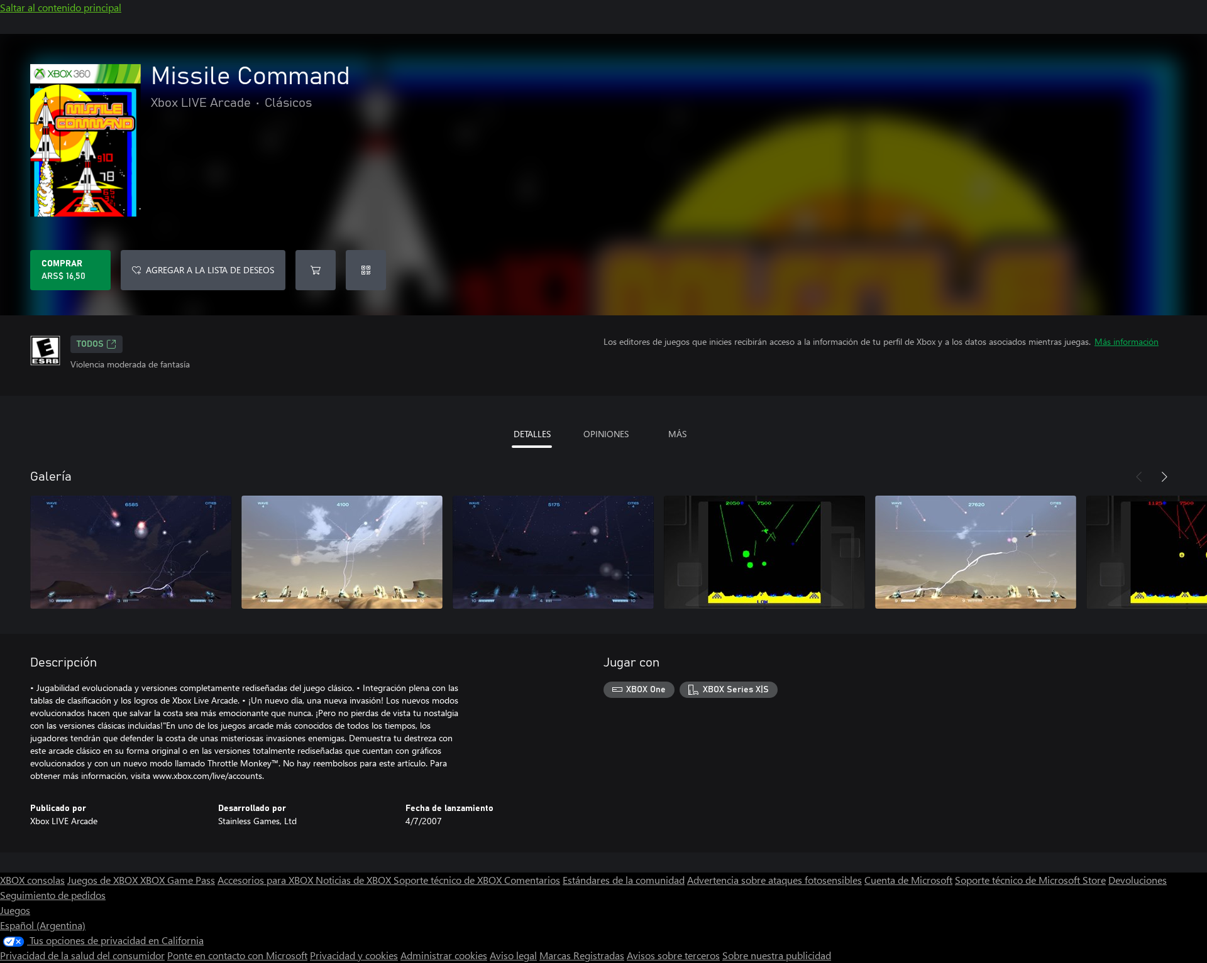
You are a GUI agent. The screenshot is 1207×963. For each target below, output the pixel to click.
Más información (1126, 341)
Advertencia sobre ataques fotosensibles (774, 879)
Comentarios (532, 879)
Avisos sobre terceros (673, 955)
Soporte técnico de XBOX (449, 879)
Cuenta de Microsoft (908, 879)
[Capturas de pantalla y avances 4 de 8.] (764, 552)
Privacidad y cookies (354, 955)
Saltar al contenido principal (60, 7)
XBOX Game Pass (177, 879)
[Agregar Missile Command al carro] (315, 270)
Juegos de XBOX (103, 879)
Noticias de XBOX (355, 879)
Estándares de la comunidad (624, 879)
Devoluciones (1137, 879)
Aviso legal (513, 955)
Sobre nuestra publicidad (776, 955)
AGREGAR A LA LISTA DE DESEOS (210, 270)
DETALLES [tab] (532, 434)
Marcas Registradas (581, 955)
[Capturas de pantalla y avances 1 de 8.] (130, 552)
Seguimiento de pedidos (53, 894)
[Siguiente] (1164, 477)
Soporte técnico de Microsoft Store (1030, 879)
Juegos (15, 910)
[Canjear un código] (366, 270)
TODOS (90, 344)
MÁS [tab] (677, 434)
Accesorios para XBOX (267, 879)
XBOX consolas (32, 879)
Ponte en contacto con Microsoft (237, 955)
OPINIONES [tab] (606, 434)
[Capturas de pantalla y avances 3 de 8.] (553, 552)
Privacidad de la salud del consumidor (82, 955)
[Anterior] (1139, 477)
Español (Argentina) (42, 925)
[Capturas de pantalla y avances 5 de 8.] (975, 552)
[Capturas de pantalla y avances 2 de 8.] (342, 552)
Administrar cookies (443, 955)
